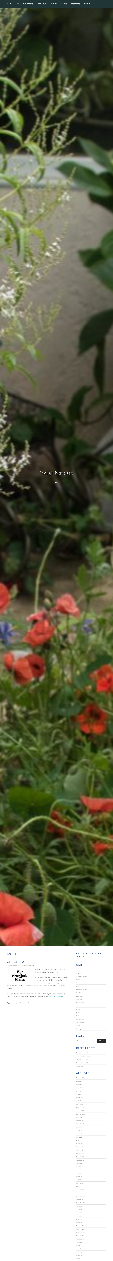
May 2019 (79, 1255)
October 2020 (80, 1199)
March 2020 (79, 1222)
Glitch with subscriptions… (83, 1062)
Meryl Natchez (56, 472)
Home (9, 4)
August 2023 (79, 1087)
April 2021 (79, 1180)
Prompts (64, 4)
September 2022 (80, 1124)
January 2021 (80, 1189)
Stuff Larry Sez (80, 1019)
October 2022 (80, 1120)
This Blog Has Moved (82, 1053)
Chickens (78, 973)
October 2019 (80, 1239)
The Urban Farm (80, 1022)
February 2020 (80, 1226)
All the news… (17, 962)
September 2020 (80, 1203)
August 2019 (79, 1245)
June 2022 (79, 1134)
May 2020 (79, 1216)
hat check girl (14, 1003)
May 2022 (79, 1137)
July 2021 (79, 1170)
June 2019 (79, 1252)
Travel (78, 1025)
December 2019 (80, 1232)
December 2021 (80, 1153)
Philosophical (29, 965)
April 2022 (79, 1140)
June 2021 (79, 1173)
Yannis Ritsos (80, 1066)
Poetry (78, 1006)
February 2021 (80, 1186)
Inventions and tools (81, 989)
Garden (78, 986)
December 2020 (80, 1193)
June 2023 (79, 1094)
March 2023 (79, 1104)
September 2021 (80, 1163)
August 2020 (79, 1206)
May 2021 (79, 1176)
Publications (28, 4)
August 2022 (79, 1127)
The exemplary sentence (82, 1059)
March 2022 (79, 1143)
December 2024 (80, 1078)
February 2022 (80, 1147)
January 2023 (80, 1110)
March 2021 (79, 1183)
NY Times (28, 1003)
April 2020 (79, 1219)
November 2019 (80, 1235)
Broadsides (75, 4)
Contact (87, 4)
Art (77, 970)
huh (20, 1003)
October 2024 (80, 1081)
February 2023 (80, 1107)
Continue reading (59, 996)
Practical (78, 1009)
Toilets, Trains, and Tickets (83, 1056)
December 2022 (80, 1114)
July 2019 (79, 1249)
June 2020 (79, 1212)
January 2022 (80, 1150)
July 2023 (79, 1091)
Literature (79, 996)
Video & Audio (42, 4)
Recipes (78, 1015)
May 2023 (79, 1097)
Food (77, 983)
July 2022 (79, 1130)
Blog (17, 4)
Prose (77, 1012)
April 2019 (79, 1258)
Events (54, 4)
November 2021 (80, 1157)
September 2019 (80, 1242)
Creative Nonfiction (81, 976)
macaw (23, 1003)
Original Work (80, 999)
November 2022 (80, 1117)
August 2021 (79, 1166)
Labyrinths (79, 993)
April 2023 (79, 1101)
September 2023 (80, 1084)
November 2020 (80, 1196)
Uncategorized (80, 1029)
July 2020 (79, 1209)
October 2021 (80, 1160)
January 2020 (80, 1229)
